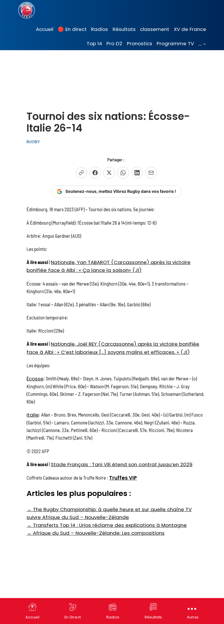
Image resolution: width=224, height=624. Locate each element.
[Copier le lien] (81, 172)
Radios (112, 617)
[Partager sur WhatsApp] (123, 173)
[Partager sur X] (109, 173)
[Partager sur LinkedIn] (137, 173)
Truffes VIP (123, 477)
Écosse (35, 378)
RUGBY (33, 142)
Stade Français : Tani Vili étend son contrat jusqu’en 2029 (121, 464)
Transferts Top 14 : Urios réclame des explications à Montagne (107, 525)
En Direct (72, 617)
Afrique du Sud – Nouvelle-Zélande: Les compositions (95, 532)
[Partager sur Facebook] (95, 173)
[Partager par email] (151, 173)
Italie (33, 414)
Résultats (153, 617)
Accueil (32, 617)
